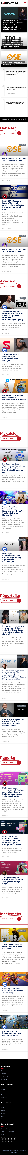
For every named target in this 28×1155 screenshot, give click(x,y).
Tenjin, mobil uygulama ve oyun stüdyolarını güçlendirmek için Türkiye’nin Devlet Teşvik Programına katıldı (14, 675)
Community (5, 1095)
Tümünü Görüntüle (8, 133)
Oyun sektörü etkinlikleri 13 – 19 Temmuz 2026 (14, 250)
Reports (3, 1110)
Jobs (2, 1116)
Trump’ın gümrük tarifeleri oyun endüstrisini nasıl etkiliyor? (10, 357)
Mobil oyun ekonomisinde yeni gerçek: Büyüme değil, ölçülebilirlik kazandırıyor (12, 558)
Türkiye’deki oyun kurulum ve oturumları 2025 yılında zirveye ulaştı (12, 881)
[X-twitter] (8, 1138)
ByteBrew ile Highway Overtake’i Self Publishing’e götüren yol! (14, 398)
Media (3, 1089)
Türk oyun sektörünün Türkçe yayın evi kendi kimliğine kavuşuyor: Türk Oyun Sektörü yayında (13, 44)
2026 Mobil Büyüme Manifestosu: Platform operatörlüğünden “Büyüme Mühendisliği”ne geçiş (12, 316)
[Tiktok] (8, 1141)
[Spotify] (5, 1141)
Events (3, 1092)
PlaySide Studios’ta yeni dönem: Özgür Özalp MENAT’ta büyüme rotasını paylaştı (13, 722)
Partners (4, 1098)
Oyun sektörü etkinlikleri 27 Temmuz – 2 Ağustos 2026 (15, 102)
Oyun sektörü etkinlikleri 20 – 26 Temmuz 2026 (14, 160)
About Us (4, 1071)
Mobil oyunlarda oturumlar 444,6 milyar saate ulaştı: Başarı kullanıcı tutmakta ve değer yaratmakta (13, 792)
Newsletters (5, 1119)
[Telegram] (2, 1141)
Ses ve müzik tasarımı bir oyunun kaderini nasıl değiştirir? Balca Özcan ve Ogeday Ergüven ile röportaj (13, 630)
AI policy (4, 1134)
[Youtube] (14, 1138)
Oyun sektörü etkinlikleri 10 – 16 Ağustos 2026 (14, 63)
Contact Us (4, 1076)
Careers (3, 1073)
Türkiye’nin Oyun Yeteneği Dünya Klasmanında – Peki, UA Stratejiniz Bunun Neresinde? (13, 511)
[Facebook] (2, 1138)
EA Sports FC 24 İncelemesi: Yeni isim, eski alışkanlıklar (12, 1033)
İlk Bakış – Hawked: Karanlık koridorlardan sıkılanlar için (12, 991)
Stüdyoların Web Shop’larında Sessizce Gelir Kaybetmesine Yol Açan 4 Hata (16, 73)
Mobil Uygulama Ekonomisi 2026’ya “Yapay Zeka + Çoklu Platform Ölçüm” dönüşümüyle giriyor (12, 840)
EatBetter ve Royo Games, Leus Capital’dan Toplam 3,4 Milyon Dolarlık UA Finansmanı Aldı (13, 468)
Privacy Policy (5, 1129)
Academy (4, 1113)
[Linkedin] (5, 1138)
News (3, 1107)
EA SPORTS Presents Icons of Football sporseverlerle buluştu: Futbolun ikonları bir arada (13, 205)
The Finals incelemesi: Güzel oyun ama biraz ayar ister (12, 946)
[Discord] (11, 1141)
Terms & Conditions (7, 1131)
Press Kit (4, 1079)
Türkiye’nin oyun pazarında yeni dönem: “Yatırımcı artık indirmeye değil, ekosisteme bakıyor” (13, 25)
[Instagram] (11, 1138)
